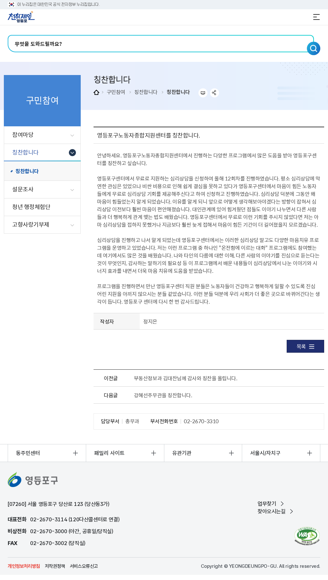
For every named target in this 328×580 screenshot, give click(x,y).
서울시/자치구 (265, 453)
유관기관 (182, 453)
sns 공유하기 (214, 92)
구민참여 (116, 91)
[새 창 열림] (307, 536)
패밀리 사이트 (109, 453)
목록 (301, 346)
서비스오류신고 (84, 566)
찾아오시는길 (272, 511)
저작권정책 (55, 566)
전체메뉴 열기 (316, 17)
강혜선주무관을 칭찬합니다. (163, 395)
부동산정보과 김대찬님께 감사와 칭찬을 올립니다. (185, 378)
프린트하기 (203, 92)
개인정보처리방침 (24, 566)
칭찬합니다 (146, 91)
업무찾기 (267, 503)
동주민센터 (28, 453)
